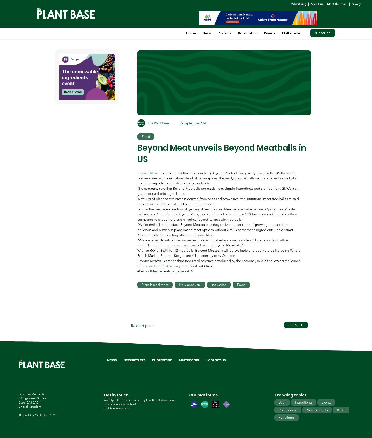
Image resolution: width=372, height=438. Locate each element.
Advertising (299, 4)
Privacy (356, 4)
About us (317, 4)
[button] (207, 33)
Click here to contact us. (118, 408)
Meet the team (337, 4)
